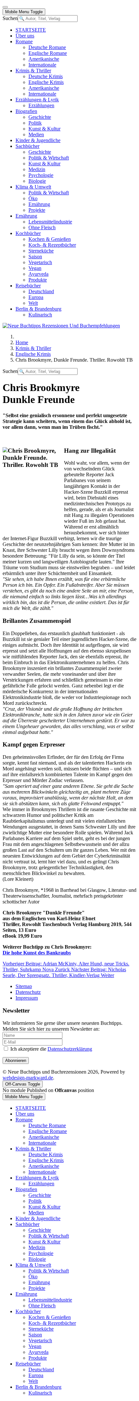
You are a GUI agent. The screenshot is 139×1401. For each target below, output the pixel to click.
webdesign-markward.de (28, 1077)
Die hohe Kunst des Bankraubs (37, 952)
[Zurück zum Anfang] (5, 7)
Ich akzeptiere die (50, 1049)
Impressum (27, 998)
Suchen (10, 18)
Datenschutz (28, 992)
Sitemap (24, 986)
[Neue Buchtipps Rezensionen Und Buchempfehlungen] (61, 325)
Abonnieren (15, 1060)
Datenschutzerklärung (70, 1049)
